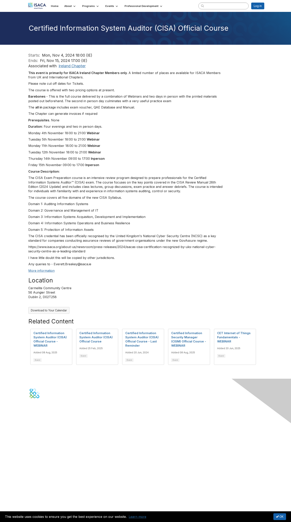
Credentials (37, 465)
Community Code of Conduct (49, 490)
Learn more (137, 517)
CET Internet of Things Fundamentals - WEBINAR (234, 337)
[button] (70, 6)
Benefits (35, 461)
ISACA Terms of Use (43, 497)
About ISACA (38, 486)
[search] (202, 6)
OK (281, 516)
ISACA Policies (39, 493)
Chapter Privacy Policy (44, 507)
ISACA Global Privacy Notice (48, 501)
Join (32, 457)
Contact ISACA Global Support (50, 440)
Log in (258, 6)
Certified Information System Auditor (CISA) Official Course (96, 337)
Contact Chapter (40, 434)
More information (41, 271)
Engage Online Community (47, 417)
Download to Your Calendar (49, 310)
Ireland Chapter (72, 66)
